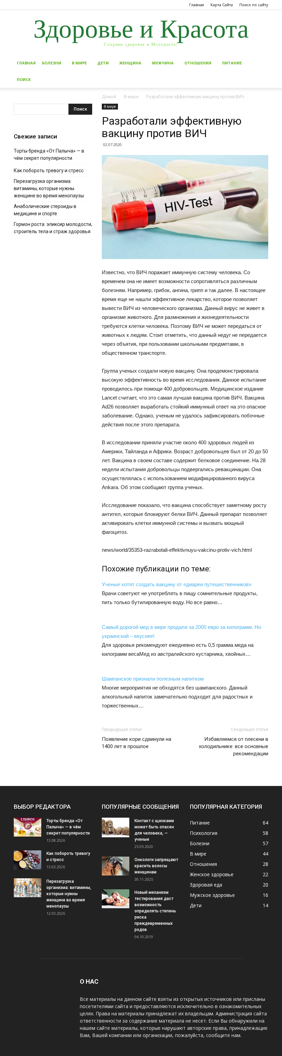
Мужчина (163, 62)
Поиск (24, 79)
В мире (79, 62)
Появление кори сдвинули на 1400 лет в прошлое (136, 742)
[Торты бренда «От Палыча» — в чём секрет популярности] (27, 827)
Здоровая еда (206, 884)
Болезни (51, 62)
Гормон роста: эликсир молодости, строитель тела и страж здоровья (53, 227)
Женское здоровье (212, 874)
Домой (109, 97)
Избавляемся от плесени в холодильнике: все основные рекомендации (233, 746)
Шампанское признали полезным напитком (153, 679)
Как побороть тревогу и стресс (49, 170)
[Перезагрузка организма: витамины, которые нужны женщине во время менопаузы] (27, 887)
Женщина (130, 62)
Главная (196, 4)
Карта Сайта (221, 4)
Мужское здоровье (212, 895)
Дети (103, 62)
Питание (232, 62)
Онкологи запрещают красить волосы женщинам (156, 865)
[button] (260, 63)
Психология (203, 833)
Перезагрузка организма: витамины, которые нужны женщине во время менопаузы (49, 188)
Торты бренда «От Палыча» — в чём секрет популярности (49, 154)
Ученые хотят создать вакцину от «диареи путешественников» (176, 584)
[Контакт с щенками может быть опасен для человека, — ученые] (115, 827)
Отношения (197, 62)
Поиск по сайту (253, 4)
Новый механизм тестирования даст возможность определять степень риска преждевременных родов (155, 911)
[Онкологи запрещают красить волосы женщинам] (115, 866)
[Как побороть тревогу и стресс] (27, 859)
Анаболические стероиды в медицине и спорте (45, 210)
